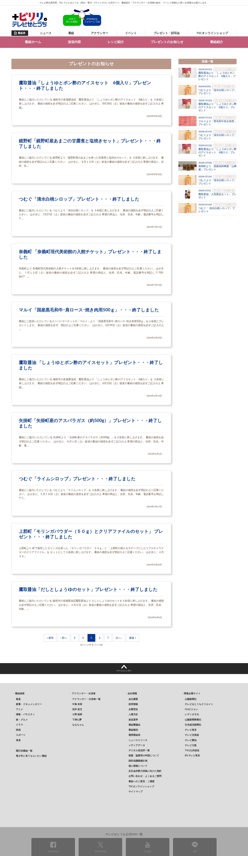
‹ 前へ (63, 638)
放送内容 (74, 42)
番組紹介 (216, 42)
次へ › (119, 638)
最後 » (132, 638)
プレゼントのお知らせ (167, 42)
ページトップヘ (124, 671)
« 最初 (50, 638)
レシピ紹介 (116, 42)
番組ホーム (33, 42)
